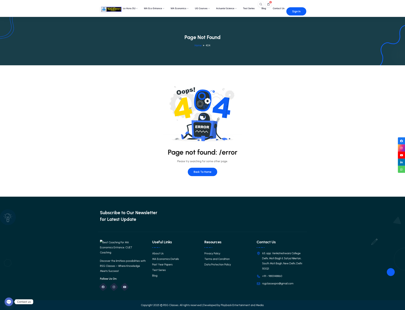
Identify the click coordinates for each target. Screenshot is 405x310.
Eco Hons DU (128, 8)
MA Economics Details (165, 259)
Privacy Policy (212, 253)
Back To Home (202, 171)
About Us (158, 253)
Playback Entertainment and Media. (242, 305)
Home (198, 45)
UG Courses (201, 8)
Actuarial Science (225, 8)
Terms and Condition (217, 259)
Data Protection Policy (217, 264)
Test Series (249, 8)
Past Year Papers (162, 264)
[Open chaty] (9, 302)
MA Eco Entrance (153, 8)
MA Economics (178, 8)
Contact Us (279, 8)
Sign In (296, 11)
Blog (264, 8)
